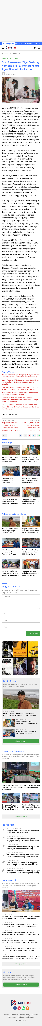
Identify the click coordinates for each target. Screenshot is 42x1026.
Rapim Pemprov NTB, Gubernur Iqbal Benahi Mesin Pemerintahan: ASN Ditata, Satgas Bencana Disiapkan (20, 382)
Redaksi (35, 1015)
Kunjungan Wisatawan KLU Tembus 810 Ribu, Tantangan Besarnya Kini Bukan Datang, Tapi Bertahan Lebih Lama (10, 807)
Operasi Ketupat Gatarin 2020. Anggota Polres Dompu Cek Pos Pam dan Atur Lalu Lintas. (22, 864)
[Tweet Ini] (25, 435)
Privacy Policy (25, 1015)
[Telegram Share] (34, 435)
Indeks (6, 1015)
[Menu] (3, 48)
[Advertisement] (21, 21)
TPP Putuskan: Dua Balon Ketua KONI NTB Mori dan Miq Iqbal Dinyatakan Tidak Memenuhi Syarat (21, 949)
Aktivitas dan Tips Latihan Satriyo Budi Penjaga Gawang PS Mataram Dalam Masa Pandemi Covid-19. (23, 840)
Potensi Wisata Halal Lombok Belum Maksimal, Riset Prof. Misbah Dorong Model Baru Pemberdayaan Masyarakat (21, 787)
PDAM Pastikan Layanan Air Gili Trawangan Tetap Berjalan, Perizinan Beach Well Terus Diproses (20, 388)
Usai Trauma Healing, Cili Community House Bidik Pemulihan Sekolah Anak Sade (20, 393)
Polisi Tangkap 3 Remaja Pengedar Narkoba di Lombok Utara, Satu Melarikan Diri (31, 425)
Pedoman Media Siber (26, 1017)
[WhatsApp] (23, 1008)
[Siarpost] (10, 48)
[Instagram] (19, 1008)
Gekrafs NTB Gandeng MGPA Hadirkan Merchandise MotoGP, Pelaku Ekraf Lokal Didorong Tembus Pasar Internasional (21, 917)
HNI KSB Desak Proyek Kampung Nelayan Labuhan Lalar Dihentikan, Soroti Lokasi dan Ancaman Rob (21, 376)
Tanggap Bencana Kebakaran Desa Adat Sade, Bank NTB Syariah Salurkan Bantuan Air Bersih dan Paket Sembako (21, 407)
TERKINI (15, 59)
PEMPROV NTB (7, 59)
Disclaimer (12, 1017)
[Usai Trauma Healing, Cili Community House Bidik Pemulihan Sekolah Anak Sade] (31, 471)
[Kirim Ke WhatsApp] (38, 435)
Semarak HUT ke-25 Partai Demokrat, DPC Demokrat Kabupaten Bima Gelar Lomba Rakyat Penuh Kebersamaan (20, 400)
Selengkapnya (20, 741)
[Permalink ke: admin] (3, 74)
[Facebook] (15, 1008)
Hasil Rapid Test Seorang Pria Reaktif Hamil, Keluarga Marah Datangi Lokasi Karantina (23, 856)
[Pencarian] (39, 48)
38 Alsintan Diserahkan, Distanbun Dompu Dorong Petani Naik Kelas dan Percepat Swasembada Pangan (20, 925)
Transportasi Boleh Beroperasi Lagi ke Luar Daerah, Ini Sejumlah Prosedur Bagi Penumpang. (23, 848)
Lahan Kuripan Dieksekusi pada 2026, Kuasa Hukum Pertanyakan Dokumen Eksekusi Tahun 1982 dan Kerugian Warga (21, 933)
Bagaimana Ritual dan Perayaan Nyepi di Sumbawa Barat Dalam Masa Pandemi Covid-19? (11, 425)
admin (8, 73)
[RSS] (27, 1008)
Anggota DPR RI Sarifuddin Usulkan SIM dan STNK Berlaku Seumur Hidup (23, 832)
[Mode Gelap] (35, 48)
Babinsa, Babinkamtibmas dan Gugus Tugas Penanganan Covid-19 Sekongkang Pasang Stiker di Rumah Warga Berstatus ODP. (23, 872)
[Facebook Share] (20, 435)
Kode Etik (14, 1015)
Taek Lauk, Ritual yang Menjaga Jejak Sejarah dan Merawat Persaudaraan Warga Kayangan (31, 807)
